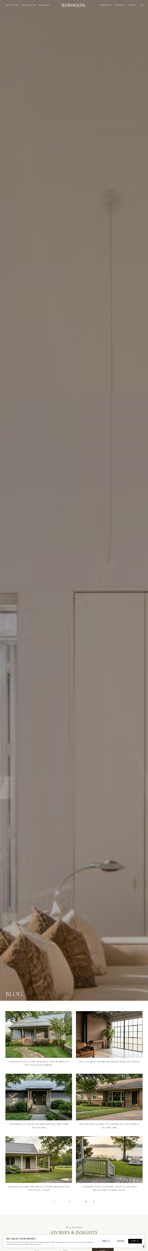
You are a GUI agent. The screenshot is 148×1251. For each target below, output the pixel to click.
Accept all (135, 1241)
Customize (120, 1241)
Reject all (106, 1241)
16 (86, 1201)
